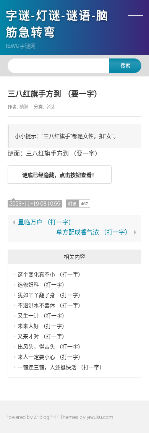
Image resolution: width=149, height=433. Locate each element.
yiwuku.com (100, 417)
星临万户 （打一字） (46, 222)
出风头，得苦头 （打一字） (50, 347)
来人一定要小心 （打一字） (50, 357)
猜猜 (24, 107)
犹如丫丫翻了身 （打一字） (50, 295)
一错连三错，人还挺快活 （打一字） (61, 367)
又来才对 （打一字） (42, 336)
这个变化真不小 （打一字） (50, 274)
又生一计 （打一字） (42, 316)
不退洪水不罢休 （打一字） (50, 305)
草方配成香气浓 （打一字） (93, 232)
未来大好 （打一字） (42, 326)
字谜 (50, 107)
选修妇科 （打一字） (42, 285)
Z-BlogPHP (46, 417)
